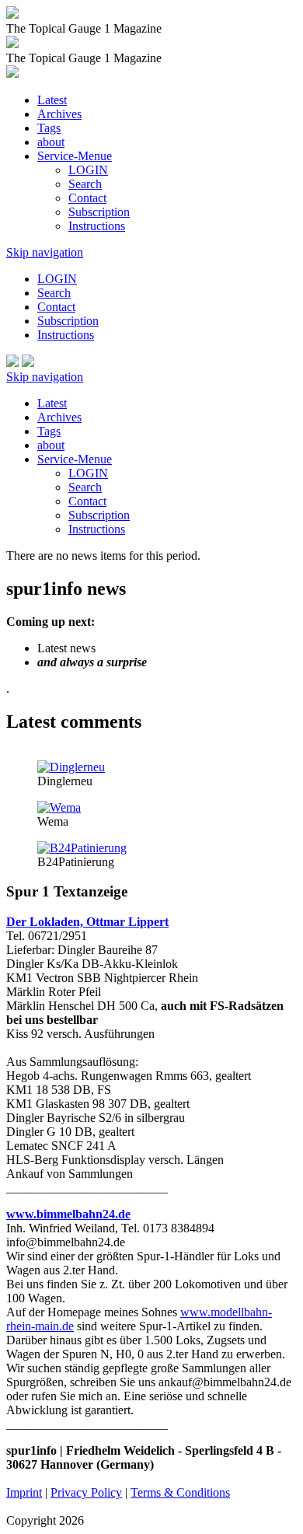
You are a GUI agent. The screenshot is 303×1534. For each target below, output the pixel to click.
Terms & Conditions (180, 1492)
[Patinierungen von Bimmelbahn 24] (82, 847)
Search (85, 183)
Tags (49, 128)
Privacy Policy (86, 1492)
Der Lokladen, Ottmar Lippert (87, 921)
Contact (87, 197)
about (50, 142)
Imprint (24, 1492)
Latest (52, 100)
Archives (59, 114)
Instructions (96, 225)
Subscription (99, 211)
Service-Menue (74, 155)
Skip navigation (44, 252)
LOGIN (88, 169)
